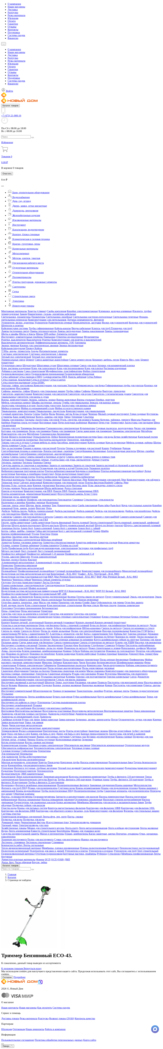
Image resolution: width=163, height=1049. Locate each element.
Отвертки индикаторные (69, 337)
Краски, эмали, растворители (17, 596)
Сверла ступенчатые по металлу (97, 642)
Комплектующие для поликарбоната (101, 571)
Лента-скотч (71, 828)
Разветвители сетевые (60, 322)
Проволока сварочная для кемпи (68, 671)
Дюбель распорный (64, 511)
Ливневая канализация (55, 776)
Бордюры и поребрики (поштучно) (35, 474)
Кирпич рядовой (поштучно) (110, 622)
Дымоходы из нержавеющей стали (20, 716)
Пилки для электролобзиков (86, 631)
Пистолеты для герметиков (128, 685)
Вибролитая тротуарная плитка (18, 476)
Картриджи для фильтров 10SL (138, 808)
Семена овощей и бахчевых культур (45, 456)
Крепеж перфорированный (16, 534)
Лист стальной (29, 551)
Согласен (7, 977)
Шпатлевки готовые (68, 365)
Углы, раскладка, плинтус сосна (105, 485)
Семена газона (18, 456)
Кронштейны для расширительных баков (30, 765)
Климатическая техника (14, 745)
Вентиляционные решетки (118, 711)
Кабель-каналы (62, 328)
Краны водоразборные (28, 791)
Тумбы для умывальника (75, 402)
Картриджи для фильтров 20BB (18, 811)
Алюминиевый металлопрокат (18, 562)
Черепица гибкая (21, 579)
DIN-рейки (50, 334)
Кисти (4, 685)
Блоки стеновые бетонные (116, 616)
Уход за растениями (11, 448)
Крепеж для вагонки (44, 485)
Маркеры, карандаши (29, 685)
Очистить (7, 173)
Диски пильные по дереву (39, 628)
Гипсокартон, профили (13, 499)
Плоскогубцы (71, 645)
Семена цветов (74, 456)
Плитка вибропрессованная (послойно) (122, 471)
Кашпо (105, 448)
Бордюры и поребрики (87, 471)
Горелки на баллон (39, 671)
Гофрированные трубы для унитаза (124, 385)
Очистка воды (9, 808)
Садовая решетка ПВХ (55, 377)
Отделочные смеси (11, 365)
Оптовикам (19, 1029)
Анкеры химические (128, 605)
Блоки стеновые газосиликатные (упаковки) (77, 616)
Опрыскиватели (41, 436)
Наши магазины (16, 6)
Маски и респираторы (52, 833)
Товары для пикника (12, 419)
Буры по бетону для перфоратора (108, 625)
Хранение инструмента (14, 839)
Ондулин (6, 582)
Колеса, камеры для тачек (49, 417)
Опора (54, 534)
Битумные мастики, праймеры (79, 853)
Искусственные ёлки (57, 822)
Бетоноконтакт (50, 608)
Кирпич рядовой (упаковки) (59, 622)
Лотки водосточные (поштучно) (72, 474)
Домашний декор (10, 822)
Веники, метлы (64, 414)
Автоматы (80, 342)
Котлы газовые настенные (39, 742)
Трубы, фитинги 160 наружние (74, 779)
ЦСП (47, 859)
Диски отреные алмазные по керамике (72, 639)
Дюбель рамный (85, 511)
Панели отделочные (12, 491)
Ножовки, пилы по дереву (49, 648)
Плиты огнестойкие (77, 731)
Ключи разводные (66, 654)
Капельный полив (148, 436)
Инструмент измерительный (16, 691)
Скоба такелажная (87, 505)
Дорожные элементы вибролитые (76, 476)
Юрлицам (13, 18)
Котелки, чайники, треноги (115, 419)
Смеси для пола (88, 365)
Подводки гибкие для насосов (28, 805)
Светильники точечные (125, 317)
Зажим (23, 314)
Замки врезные (67, 719)
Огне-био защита (134, 602)
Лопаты (28, 414)
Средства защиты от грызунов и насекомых (25, 465)
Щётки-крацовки (91, 628)
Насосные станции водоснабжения (122, 799)
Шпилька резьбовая (51, 539)
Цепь (49, 508)
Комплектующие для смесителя (50, 394)
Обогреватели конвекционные (107, 745)
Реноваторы (7, 668)
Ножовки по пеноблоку (42, 654)
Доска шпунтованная (32, 488)
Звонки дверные (10, 345)
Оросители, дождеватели (80, 439)
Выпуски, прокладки (113, 391)
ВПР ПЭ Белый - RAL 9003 (111, 591)
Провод (30, 348)
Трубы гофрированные (41, 328)
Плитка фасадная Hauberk (99, 482)
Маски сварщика (95, 671)
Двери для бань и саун (68, 733)
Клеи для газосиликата (43, 368)
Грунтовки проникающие (27, 608)
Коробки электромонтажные (82, 311)
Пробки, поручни (105, 399)
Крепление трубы (70, 762)
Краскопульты (70, 662)
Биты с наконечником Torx (98, 634)
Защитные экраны (98, 731)
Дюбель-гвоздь (19, 511)
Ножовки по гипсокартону (120, 651)
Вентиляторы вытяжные (28, 711)
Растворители (70, 599)
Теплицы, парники (11, 462)
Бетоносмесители (106, 662)
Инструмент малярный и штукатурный (22, 682)
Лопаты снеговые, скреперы (58, 451)
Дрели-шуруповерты (113, 665)
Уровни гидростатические (144, 691)
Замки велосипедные (12, 722)
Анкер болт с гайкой (89, 528)
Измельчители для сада (13, 434)
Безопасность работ (12, 845)
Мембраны (83, 802)
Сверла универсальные (66, 642)
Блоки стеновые (10, 616)
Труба (4, 548)
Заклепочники (55, 645)
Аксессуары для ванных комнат (79, 405)
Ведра (4, 831)
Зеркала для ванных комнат (105, 402)
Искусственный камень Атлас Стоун (77, 494)
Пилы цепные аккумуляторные (64, 668)
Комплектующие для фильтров (106, 811)
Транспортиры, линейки (90, 691)
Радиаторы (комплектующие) (141, 768)
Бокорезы (123, 654)
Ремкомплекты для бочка (91, 385)
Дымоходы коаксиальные (89, 714)
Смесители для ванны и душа (33, 397)
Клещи (5, 656)
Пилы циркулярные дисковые (98, 668)
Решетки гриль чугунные (25, 422)
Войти (9, 91)
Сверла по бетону (30, 631)
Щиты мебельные (54, 488)
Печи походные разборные (72, 422)
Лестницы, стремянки (13, 842)
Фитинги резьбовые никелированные (35, 785)
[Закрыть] (2, 186)
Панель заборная (77, 377)
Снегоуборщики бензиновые (90, 451)
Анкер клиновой (43, 528)
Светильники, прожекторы (16, 317)
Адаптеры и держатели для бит (66, 634)
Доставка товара (10, 1018)
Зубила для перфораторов (68, 628)
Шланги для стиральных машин (48, 391)
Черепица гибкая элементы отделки (51, 579)
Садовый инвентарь (12, 414)
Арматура (6, 542)
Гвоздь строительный (101, 522)
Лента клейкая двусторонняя (123, 828)
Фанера (40, 859)
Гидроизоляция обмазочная (79, 374)
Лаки (93, 602)
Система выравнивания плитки (68, 702)
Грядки (47, 462)
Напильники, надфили (133, 648)
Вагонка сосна (63, 485)
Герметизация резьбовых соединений (21, 816)
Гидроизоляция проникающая (47, 374)
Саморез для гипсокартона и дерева (73, 516)
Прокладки (54, 762)
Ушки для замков (34, 722)
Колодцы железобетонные (31, 759)
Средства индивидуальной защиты (20, 833)
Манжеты (96, 391)
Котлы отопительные (12, 742)
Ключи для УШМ (124, 642)
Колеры (71, 596)
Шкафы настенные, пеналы (46, 402)
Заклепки (6, 536)
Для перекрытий (10, 753)
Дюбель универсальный (41, 511)
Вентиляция (7, 711)
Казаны (96, 419)
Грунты (61, 448)
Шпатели (50, 682)
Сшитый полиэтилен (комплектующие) (102, 768)
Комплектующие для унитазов (50, 385)
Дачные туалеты (100, 459)
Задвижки (87, 739)
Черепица (6, 579)
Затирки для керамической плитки (116, 365)
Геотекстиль (82, 468)
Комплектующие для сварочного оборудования (131, 671)
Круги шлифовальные (109, 696)
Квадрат (32, 559)
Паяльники (49, 337)
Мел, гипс (134, 359)
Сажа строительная (34, 371)
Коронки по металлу (138, 625)
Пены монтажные (30, 611)
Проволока (7, 565)
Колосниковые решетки (68, 739)
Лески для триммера (40, 431)
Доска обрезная (23, 862)
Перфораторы (136, 659)
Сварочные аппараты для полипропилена (126, 791)
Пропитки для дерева (70, 602)
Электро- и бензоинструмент (17, 659)
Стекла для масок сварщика (71, 679)
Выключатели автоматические (17, 342)
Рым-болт (115, 505)
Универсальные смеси (13, 359)
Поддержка (14, 32)
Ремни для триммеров (63, 431)
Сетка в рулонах (40, 379)
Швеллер (25, 556)
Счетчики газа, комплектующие (18, 736)
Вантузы (52, 779)
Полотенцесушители (25, 771)
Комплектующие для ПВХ (38, 491)
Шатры (157, 442)
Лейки (54, 436)
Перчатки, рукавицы (127, 833)
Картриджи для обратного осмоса (54, 811)
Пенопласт (113, 848)
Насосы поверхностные (112, 796)
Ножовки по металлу (17, 654)
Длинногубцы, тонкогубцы (143, 654)
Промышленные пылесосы (71, 665)
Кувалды (14, 656)
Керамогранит (49, 494)
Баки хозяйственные (24, 417)
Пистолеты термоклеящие (47, 659)
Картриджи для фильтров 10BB (103, 808)
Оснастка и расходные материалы (19, 625)
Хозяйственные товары (14, 828)
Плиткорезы (44, 702)
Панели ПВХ (60, 491)
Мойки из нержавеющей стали (37, 408)
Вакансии (13, 38)
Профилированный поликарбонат (36, 571)
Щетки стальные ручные (33, 656)
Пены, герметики (10, 611)
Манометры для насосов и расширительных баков (116, 802)
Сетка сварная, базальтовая (16, 379)
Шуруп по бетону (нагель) (109, 525)
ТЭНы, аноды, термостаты (15, 351)
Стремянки (58, 842)
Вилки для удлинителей (115, 322)
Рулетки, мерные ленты (116, 691)
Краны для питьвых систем (32, 808)
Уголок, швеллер (10, 556)
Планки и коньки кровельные (82, 585)
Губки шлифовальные (85, 696)
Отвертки (29, 648)
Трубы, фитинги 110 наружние (127, 779)
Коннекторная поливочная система (78, 436)
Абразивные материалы (14, 696)
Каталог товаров (10, 105)
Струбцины (97, 645)
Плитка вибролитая (46, 476)
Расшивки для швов (86, 682)
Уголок (35, 534)
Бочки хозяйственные (125, 436)
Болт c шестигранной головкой (75, 531)
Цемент (30, 359)
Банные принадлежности (94, 733)
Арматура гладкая (107, 542)
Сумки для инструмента (67, 839)
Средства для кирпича (61, 614)
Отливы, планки (10, 545)
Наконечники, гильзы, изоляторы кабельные (52, 314)
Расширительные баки (121, 762)
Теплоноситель (45, 771)
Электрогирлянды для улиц (34, 825)
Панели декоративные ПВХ (83, 491)
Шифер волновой (37, 588)
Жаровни (93, 422)
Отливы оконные (52, 479)
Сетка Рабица (94, 377)
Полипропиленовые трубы (88, 791)
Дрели (82, 662)
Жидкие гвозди (108, 605)
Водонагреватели (10, 773)
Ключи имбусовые (86, 654)
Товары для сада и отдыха (15, 442)
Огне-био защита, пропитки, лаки (19, 602)
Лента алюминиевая (19, 831)
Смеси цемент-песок (80, 359)
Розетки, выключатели (13, 339)
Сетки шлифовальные (134, 696)
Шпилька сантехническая (26, 539)
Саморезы (6, 516)
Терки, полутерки (64, 682)
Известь (124, 359)
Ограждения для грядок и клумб (57, 468)
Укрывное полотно (99, 468)
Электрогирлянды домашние (85, 822)
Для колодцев (8, 759)
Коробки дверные (35, 502)
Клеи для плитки (94, 368)
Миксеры (47, 662)
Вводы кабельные (81, 328)
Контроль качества (85, 1018)
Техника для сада (10, 428)
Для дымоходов (9, 756)
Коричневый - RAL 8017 (64, 574)
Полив (4, 436)
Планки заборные (29, 545)
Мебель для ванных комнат (16, 402)
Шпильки (6, 539)
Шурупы (6, 525)
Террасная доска (10, 482)
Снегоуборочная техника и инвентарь (22, 451)
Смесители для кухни (80, 394)
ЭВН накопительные (32, 773)
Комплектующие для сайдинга (143, 479)
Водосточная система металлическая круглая (25, 574)
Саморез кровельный (131, 516)
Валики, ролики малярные (67, 685)
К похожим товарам (12, 968)
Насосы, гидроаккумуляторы (17, 796)
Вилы (52, 414)
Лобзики (57, 662)
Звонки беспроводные (71, 345)
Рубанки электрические (30, 665)
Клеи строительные (35, 605)
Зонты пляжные (10, 445)
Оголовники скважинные (88, 799)
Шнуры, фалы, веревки (38, 505)
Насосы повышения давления (57, 799)
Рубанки (120, 645)
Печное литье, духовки (13, 739)
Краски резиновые (88, 599)
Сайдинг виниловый (31, 482)
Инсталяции (22, 388)
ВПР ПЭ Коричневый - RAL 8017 (77, 591)
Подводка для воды (11, 819)
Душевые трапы (101, 779)
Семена (5, 456)
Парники (38, 462)
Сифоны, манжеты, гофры (15, 391)
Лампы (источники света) (15, 331)
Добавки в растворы (12, 371)
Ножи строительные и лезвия (104, 648)
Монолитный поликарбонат (137, 571)
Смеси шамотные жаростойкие (52, 359)
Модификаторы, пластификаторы (64, 371)
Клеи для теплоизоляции (70, 368)
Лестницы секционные (38, 842)
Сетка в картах (58, 379)
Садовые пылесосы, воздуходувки (114, 428)
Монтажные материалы (14, 311)
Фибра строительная (94, 371)
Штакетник (7, 568)
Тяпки (67, 417)
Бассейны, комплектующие (72, 442)
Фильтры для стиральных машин (141, 811)
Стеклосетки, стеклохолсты (99, 499)
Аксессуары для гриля (47, 419)
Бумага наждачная (62, 696)
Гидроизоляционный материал (18, 853)
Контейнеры (63, 831)
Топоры (42, 645)
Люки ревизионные (144, 711)
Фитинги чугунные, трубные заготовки (35, 768)
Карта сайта (89, 1040)
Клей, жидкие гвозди (12, 605)
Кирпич (5, 622)
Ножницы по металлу (76, 648)
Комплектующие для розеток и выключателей (76, 339)
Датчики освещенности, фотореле (85, 319)
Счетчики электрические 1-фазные (48, 354)
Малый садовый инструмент (114, 414)
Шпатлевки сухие (46, 365)
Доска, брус (7, 862)
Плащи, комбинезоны (77, 833)
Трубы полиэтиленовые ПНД (57, 791)
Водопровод (8, 785)
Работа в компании (55, 1029)
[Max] (40, 983)
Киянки (67, 651)
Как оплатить (44, 1007)
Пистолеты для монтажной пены (125, 682)
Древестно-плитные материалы (18, 859)
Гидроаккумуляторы (44, 796)
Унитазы (72, 385)
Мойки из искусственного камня (73, 408)
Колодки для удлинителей (143, 322)
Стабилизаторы (29, 751)
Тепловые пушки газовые (85, 748)
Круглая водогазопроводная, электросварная (53, 548)
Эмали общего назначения (25, 599)
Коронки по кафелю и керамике (32, 636)
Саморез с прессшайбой (106, 516)
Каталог (12, 877)
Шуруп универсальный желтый (77, 525)
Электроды (41, 674)
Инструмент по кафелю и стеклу (19, 702)
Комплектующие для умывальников (85, 411)
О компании (14, 4)
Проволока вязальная (25, 565)
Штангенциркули (42, 691)
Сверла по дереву (10, 631)
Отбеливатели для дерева (110, 602)
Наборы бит (120, 634)
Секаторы (88, 417)
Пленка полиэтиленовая (93, 848)
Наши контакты (9, 1007)
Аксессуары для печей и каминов (127, 733)
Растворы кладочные (115, 368)
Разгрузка (13, 12)
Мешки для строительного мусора (45, 828)
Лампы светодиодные (69, 331)
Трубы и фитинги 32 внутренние (46, 782)
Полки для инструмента (40, 839)
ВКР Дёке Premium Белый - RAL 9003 (117, 576)
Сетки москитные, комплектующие (40, 728)
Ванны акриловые (66, 399)
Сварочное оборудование (15, 671)
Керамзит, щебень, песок (105, 359)
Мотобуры (146, 431)
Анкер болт (27, 528)
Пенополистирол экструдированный (139, 848)
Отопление (7, 768)
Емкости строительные (43, 831)
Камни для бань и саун (43, 733)
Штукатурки (29, 365)
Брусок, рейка (39, 862)
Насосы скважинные (29, 799)
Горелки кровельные (118, 676)
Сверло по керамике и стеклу (139, 628)
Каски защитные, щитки (102, 833)
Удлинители (41, 322)
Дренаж (126, 448)
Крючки (157, 719)
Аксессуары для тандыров (138, 422)
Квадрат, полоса (10, 559)
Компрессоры (94, 665)
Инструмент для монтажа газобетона (52, 708)
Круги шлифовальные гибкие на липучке (116, 639)
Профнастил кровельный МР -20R (48, 594)
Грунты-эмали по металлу (90, 596)
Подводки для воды (34, 819)
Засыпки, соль (81, 811)
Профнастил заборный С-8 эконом (45, 554)
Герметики (47, 611)
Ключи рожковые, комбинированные (42, 651)
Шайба (105, 531)
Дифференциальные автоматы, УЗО (54, 342)
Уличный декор (9, 825)
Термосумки (117, 422)
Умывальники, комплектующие (18, 411)
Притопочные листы (54, 731)
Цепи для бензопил (49, 625)
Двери (4, 725)
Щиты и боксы (27, 334)
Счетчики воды (66, 788)
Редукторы (111, 674)
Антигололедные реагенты (121, 451)
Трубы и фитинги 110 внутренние (125, 776)
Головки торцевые (107, 654)
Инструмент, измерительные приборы (22, 337)
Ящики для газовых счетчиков (53, 736)
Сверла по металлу (111, 628)
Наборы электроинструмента (141, 665)
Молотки (151, 648)
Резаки (100, 674)
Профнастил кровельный (15, 594)
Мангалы (136, 419)
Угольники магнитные (53, 676)
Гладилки (47, 685)
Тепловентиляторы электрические (52, 748)
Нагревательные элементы (53, 351)
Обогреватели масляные (77, 745)
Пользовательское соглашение (17, 1040)
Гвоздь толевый (80, 522)
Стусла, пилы (15, 648)
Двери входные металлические (25, 725)
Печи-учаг (104, 422)
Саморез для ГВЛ (38, 519)
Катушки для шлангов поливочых (19, 439)
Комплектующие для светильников (47, 319)
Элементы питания (66, 334)
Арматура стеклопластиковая (59, 542)
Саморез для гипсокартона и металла (33, 516)
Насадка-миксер (152, 682)
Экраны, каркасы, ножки (42, 399)
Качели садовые (96, 442)
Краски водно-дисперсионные (50, 596)
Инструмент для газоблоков (16, 708)
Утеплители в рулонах (101, 851)
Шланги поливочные (20, 436)
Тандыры (29, 419)
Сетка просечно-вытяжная (15, 382)
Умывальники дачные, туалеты (42, 459)
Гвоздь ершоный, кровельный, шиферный (136, 522)
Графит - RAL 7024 (88, 574)
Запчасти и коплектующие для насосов (77, 796)
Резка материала (16, 15)
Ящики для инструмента (94, 839)
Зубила (76, 651)
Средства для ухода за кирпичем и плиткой (24, 614)
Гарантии (13, 24)
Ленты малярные (149, 828)
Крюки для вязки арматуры (27, 542)
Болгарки (91, 662)
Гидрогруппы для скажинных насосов (35, 802)
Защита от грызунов (84, 465)
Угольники (7, 694)
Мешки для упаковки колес (85, 831)
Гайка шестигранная (46, 531)
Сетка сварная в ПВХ (30, 377)
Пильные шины (9, 642)
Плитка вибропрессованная (60, 471)
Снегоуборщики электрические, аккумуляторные (45, 454)
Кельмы (13, 685)
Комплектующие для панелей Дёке (107, 479)
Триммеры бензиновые (33, 428)
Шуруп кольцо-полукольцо (26, 525)
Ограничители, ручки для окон (135, 719)
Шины (39, 334)
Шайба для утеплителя (33, 514)
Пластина (45, 534)
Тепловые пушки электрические (45, 745)
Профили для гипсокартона (42, 499)
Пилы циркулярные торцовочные (80, 659)
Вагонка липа (79, 485)
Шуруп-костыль (50, 525)
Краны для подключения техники (119, 788)
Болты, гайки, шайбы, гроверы (18, 531)
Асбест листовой (141, 731)
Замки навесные (49, 719)
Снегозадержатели (55, 585)
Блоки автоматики (66, 802)
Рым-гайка (104, 505)
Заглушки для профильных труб (95, 548)
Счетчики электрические (14, 354)
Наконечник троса (67, 505)
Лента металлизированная (93, 828)
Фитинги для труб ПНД (14, 788)
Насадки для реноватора (148, 642)
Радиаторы (7, 771)
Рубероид (102, 853)
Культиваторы (87, 428)
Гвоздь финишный (61, 522)
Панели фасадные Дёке (74, 479)
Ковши (109, 685)
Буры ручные (80, 414)
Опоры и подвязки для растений (83, 448)
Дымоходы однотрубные (61, 714)
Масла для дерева (48, 602)
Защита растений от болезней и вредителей (119, 465)
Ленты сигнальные (33, 845)
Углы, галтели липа (21, 485)
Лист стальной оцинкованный (53, 551)
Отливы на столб (69, 545)
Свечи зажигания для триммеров (94, 431)
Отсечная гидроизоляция (49, 853)
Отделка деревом (10, 488)
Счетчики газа (78, 736)
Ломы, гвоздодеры (11, 651)
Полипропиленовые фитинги (73, 785)
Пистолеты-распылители (52, 439)
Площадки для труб (121, 328)
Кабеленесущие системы (14, 328)
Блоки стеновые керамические (36, 616)
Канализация (8, 776)
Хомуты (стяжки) (37, 311)
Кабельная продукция (13, 348)
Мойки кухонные (10, 408)
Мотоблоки (33, 434)
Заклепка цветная (38, 536)
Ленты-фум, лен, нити (55, 816)
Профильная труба (18, 548)
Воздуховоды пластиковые (57, 711)
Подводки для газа (143, 736)
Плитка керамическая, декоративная (21, 494)
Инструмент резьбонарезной (16, 705)
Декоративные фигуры (33, 822)
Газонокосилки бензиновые (55, 434)
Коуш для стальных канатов (136, 505)
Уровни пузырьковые (64, 691)
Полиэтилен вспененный (15, 851)
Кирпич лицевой (85, 622)
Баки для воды (105, 436)
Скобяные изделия (11, 719)
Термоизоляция (9, 731)
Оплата (12, 21)
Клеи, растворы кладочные (16, 368)
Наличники (52, 502)
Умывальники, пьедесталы (50, 411)
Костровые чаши (48, 422)
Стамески (109, 645)
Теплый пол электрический (16, 357)
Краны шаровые (124, 785)
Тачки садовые (138, 414)
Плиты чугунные (45, 739)
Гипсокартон (65, 499)
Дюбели (5, 511)
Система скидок (16, 35)
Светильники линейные (59, 317)
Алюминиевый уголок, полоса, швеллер (57, 562)
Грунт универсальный (117, 596)
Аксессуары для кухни (48, 405)
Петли (114, 719)
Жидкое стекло (91, 605)
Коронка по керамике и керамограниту (72, 636)
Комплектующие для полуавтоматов (36, 679)
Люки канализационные (29, 776)
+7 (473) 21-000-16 (11, 115)
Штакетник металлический (29, 568)
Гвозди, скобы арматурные (15, 522)
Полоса (23, 559)
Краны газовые (124, 736)
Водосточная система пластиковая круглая (24, 576)
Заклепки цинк (20, 536)
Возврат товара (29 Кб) (61, 1018)
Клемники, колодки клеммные (115, 311)
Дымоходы (45, 716)
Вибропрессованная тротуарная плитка (22, 471)
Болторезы (84, 645)
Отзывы (12, 26)
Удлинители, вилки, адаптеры (17, 322)
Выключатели (34, 339)
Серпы (36, 414)
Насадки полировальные (115, 631)
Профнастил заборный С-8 (79, 554)
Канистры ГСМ (138, 631)
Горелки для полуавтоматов (91, 676)
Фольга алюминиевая (30, 731)
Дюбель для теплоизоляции (109, 511)
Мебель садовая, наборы (139, 442)
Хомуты (42, 762)
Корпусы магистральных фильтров (67, 808)
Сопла (133, 676)
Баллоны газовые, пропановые (18, 674)
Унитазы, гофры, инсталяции (17, 385)
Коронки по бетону (104, 636)
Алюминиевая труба (91, 562)
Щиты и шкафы (9, 334)
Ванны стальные (86, 399)
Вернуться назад (32, 968)
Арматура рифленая (86, 542)
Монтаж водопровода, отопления (19, 762)
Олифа (86, 602)
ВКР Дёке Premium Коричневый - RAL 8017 (72, 576)
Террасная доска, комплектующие (19, 496)
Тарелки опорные (137, 634)
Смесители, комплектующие (16, 394)
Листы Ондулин (51, 582)
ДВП (67, 859)
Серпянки (77, 499)
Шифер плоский (19, 588)
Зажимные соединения (102, 785)
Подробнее (19, 977)
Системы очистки (11, 813)
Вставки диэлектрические (101, 736)
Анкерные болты (10, 528)
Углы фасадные (33, 479)
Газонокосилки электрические (62, 428)
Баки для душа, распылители (75, 459)
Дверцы (31, 739)
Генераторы (44, 751)
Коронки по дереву (125, 636)
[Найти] (32, 137)
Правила (102, 682)
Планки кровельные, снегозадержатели (22, 585)
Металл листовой (10, 551)
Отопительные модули (137, 745)
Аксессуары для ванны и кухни (18, 405)
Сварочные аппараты (59, 674)
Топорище (76, 417)
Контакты (13, 29)
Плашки (37, 705)
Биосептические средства (33, 779)
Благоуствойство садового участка (20, 468)
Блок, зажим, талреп (24, 508)
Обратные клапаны (23, 793)
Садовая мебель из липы (43, 442)
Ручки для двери (31, 719)
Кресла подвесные (116, 442)
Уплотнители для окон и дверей (46, 851)
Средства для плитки (85, 614)
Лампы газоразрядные (117, 331)
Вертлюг (41, 508)
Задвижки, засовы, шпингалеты (93, 719)
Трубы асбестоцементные (33, 756)
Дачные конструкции (12, 459)
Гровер (96, 531)
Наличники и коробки (13, 502)
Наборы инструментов (93, 651)
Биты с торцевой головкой (74, 625)
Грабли (44, 414)
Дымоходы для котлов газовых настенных (24, 714)
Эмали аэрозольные (51, 599)
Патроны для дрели (150, 639)
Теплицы (27, 462)
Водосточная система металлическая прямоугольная (29, 591)
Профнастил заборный (13, 554)
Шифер (5, 588)
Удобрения (115, 448)
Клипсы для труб (101, 328)
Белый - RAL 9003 (109, 574)
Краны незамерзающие (88, 788)
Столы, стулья (27, 445)
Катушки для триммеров (14, 431)
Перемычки (26, 753)
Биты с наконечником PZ (35, 634)
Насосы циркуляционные (94, 762)
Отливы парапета (49, 545)
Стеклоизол (114, 853)
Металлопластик (143, 785)
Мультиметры (91, 337)
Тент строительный (147, 851)
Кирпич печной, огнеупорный (27, 622)
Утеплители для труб (125, 851)
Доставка (13, 9)
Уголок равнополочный (44, 556)
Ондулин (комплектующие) (27, 582)
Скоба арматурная (40, 522)
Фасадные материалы (13, 479)
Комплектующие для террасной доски (63, 482)
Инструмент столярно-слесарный (19, 645)
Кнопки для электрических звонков (39, 345)
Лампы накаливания (93, 331)
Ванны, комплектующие (14, 399)
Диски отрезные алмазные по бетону (31, 639)
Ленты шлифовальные (40, 696)
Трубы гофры (73, 391)
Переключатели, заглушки (87, 322)
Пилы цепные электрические (31, 668)
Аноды (35, 351)
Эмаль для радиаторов (142, 596)
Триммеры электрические (126, 431)
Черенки (92, 414)
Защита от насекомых (61, 465)
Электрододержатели (28, 676)
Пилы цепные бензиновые (114, 659)
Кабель (38, 348)
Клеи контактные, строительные (64, 605)
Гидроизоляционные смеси (16, 374)
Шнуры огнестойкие (120, 731)
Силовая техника (10, 751)
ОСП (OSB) (57, 859)
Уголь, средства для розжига (75, 419)
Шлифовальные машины (130, 662)
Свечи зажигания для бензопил (36, 642)
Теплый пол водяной (69, 768)
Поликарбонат (9, 571)
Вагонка (6, 485)
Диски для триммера (145, 428)
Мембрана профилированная (137, 853)
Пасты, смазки (75, 816)
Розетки (46, 339)
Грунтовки (7, 608)
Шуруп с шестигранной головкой (142, 525)
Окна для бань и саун (18, 733)
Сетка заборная (9, 377)
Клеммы (70, 676)
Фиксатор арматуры (129, 542)
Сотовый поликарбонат (68, 571)
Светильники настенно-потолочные (92, 317)
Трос (54, 505)
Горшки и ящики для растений (39, 448)
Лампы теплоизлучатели (43, 331)
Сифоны (86, 391)
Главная (12, 874)
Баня (3, 733)
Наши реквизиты (35, 1029)
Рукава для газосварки (84, 674)
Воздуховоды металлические (88, 711)
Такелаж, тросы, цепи (13, 505)
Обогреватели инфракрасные (17, 748)
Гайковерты (49, 665)
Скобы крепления (56, 311)
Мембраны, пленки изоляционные (60, 848)
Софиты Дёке (121, 482)
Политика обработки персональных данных (59, 1040)
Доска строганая (73, 488)
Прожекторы (38, 317)
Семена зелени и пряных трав (99, 456)
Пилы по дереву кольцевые (55, 631)
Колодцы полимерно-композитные (88, 776)
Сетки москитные (11, 728)
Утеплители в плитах (76, 851)
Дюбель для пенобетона (138, 511)
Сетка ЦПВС (38, 382)
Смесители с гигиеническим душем (111, 394)
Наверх (6, 1046)
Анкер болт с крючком (65, 528)
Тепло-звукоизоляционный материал (21, 848)
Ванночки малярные (93, 685)
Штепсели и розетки (12, 325)
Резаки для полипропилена (42, 788)
